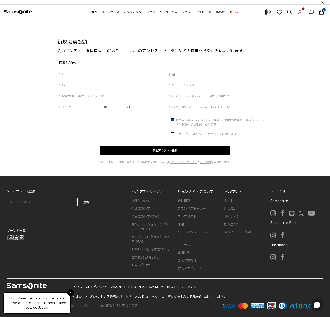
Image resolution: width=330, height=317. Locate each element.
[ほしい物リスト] (279, 12)
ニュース (184, 244)
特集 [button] (201, 12)
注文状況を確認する (145, 257)
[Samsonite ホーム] (18, 12)
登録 (86, 202)
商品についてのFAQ (145, 216)
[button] (234, 12)
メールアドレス (183, 85)
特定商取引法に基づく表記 (119, 306)
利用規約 (213, 134)
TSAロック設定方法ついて (150, 249)
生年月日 (68, 107)
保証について (140, 208)
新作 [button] (94, 12)
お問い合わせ (140, 265)
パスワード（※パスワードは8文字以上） (202, 96)
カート (228, 200)
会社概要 (184, 200)
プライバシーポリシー (190, 134)
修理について (140, 200)
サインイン (232, 216)
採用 (181, 224)
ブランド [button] (188, 12)
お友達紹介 (232, 224)
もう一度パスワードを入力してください (200, 107)
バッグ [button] (151, 12)
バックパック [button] (133, 12)
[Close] (323, 2)
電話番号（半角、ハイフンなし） (86, 96)
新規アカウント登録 (165, 151)
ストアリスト (187, 216)
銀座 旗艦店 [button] (217, 12)
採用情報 (184, 252)
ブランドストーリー (192, 208)
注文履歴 (230, 208)
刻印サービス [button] (169, 12)
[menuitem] (94, 12)
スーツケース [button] (111, 12)
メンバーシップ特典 (238, 232)
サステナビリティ (190, 268)
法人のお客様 (187, 260)
